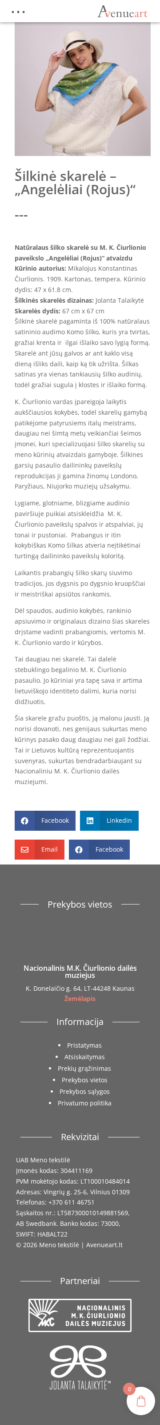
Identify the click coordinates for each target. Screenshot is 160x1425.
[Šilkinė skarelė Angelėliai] (83, 153)
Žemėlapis (80, 998)
